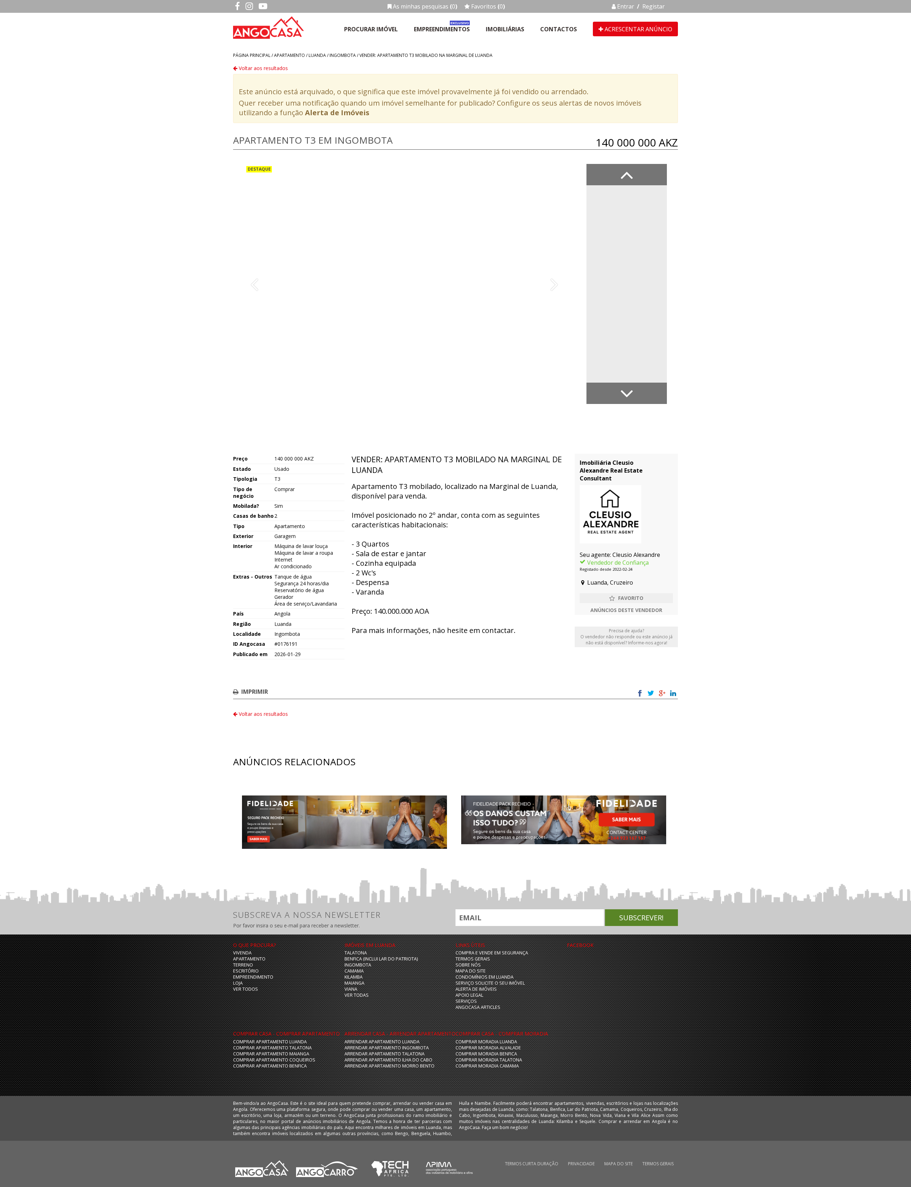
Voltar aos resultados (262, 68)
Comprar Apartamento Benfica (270, 1066)
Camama (354, 971)
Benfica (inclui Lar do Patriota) (381, 959)
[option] (404, 284)
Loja (238, 983)
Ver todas (356, 995)
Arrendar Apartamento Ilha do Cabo (388, 1060)
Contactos (558, 29)
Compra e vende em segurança (492, 953)
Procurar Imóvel (371, 29)
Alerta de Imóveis (337, 112)
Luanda (317, 55)
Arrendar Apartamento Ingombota (386, 1048)
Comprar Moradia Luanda (486, 1042)
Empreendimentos (442, 29)
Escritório (246, 971)
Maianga (354, 983)
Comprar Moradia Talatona (489, 1060)
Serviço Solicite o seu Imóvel (490, 983)
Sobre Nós (468, 965)
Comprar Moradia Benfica (486, 1054)
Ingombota (343, 55)
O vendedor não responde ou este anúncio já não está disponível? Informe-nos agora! (626, 637)
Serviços (466, 1001)
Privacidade (581, 1164)
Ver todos (245, 989)
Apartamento (289, 55)
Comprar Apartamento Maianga (271, 1054)
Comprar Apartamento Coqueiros (274, 1060)
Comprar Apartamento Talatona (272, 1048)
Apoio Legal (469, 995)
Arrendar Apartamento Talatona (384, 1054)
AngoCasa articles (478, 1007)
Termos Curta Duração (531, 1164)
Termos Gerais (473, 959)
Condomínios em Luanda (485, 977)
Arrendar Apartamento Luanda (382, 1042)
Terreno (243, 965)
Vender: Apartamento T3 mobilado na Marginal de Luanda (426, 55)
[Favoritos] (626, 598)
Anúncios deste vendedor (626, 610)
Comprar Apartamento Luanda (270, 1042)
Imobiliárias (505, 29)
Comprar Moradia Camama (487, 1066)
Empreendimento (253, 977)
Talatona (355, 953)
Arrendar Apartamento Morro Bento (389, 1066)
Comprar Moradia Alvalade (488, 1048)
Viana (350, 989)
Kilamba (353, 977)
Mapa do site (471, 971)
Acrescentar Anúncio (637, 29)
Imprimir (254, 692)
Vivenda (242, 953)
